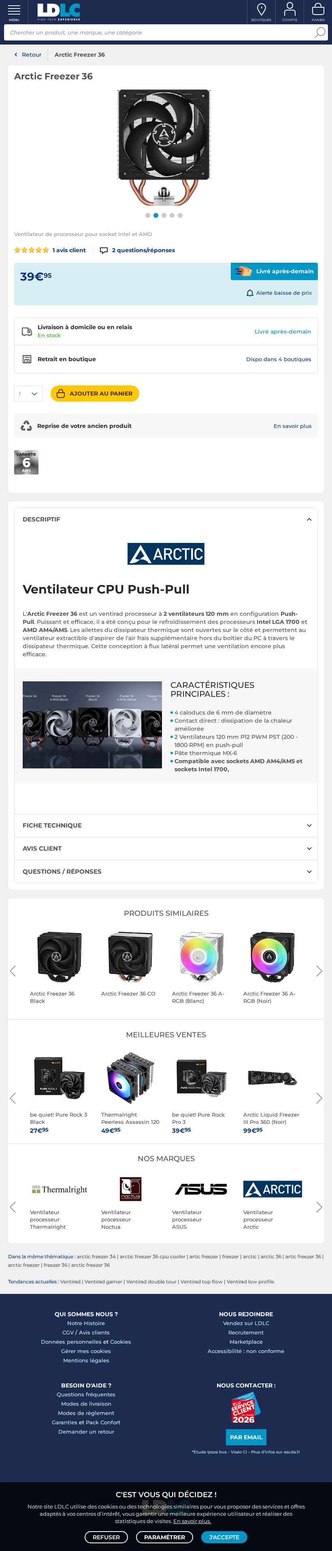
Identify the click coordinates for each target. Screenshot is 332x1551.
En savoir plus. (192, 1521)
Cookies (120, 1341)
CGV (68, 1332)
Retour (32, 54)
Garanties (64, 1422)
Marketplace (246, 1341)
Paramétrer (164, 1537)
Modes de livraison (86, 1403)
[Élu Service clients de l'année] (246, 1420)
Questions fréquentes (86, 1394)
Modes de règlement (86, 1413)
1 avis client (68, 250)
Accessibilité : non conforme (246, 1351)
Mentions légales (86, 1360)
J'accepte (224, 1537)
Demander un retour (86, 1431)
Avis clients (94, 1332)
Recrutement (246, 1332)
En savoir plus (293, 426)
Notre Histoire (86, 1323)
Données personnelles (71, 1341)
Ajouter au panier (101, 393)
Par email (246, 1437)
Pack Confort (103, 1422)
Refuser (106, 1537)
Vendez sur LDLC (246, 1323)
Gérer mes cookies (86, 1351)
